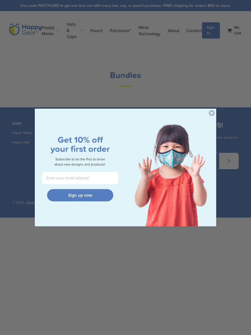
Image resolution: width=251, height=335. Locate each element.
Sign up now (80, 195)
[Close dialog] (211, 113)
